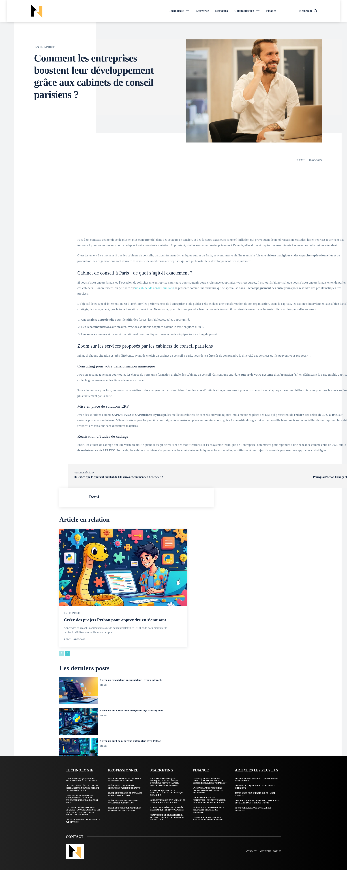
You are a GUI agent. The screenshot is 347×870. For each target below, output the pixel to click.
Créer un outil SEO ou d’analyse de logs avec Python (131, 710)
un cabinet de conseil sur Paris (154, 288)
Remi (301, 160)
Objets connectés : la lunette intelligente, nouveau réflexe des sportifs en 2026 (82, 788)
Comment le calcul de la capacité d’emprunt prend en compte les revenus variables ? (209, 780)
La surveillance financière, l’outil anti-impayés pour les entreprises (208, 790)
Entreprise (45, 46)
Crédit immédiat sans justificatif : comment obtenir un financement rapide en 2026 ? (209, 800)
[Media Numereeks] (62, 11)
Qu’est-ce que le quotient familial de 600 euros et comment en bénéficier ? (118, 476)
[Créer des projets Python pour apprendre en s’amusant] (123, 567)
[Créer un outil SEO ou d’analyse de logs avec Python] (78, 721)
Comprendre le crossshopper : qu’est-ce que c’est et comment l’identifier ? (167, 817)
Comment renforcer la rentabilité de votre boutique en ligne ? (167, 792)
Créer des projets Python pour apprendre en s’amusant (115, 620)
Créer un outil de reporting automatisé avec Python (130, 740)
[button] (308, 11)
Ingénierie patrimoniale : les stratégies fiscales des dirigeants (208, 810)
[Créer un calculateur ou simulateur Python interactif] (78, 690)
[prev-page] (61, 653)
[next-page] (67, 653)
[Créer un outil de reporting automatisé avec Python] (78, 751)
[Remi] (75, 497)
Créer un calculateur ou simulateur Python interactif (131, 679)
